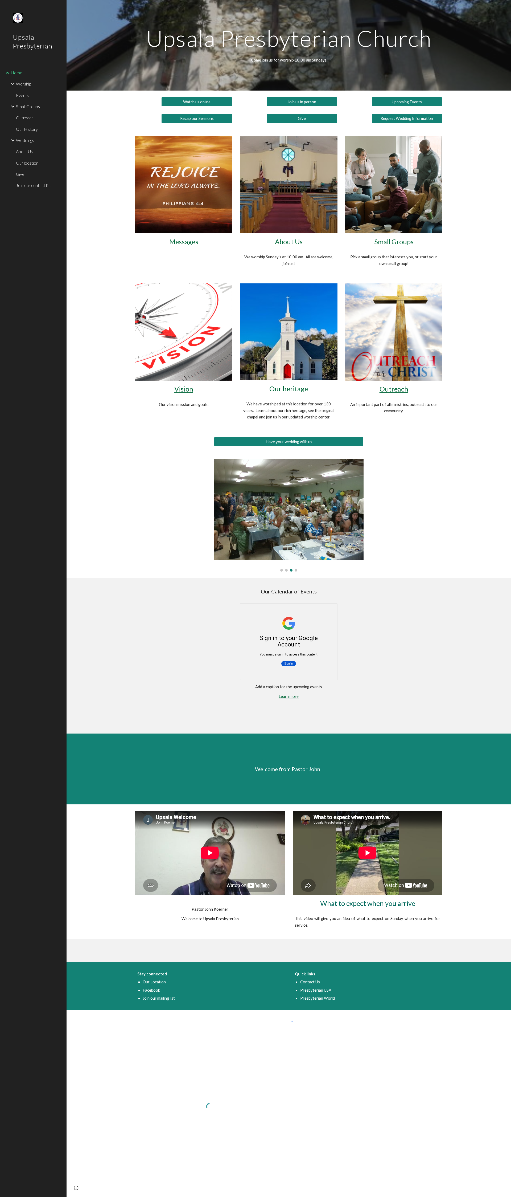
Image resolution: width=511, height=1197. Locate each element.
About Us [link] (24, 151)
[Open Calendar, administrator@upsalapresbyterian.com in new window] (327, 610)
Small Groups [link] (28, 106)
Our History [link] (27, 129)
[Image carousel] (289, 515)
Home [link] (16, 72)
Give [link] (20, 174)
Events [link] (22, 95)
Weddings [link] (25, 140)
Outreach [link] (25, 117)
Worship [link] (23, 83)
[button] (76, 1188)
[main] (288, 38)
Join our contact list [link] (33, 185)
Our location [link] (27, 162)
